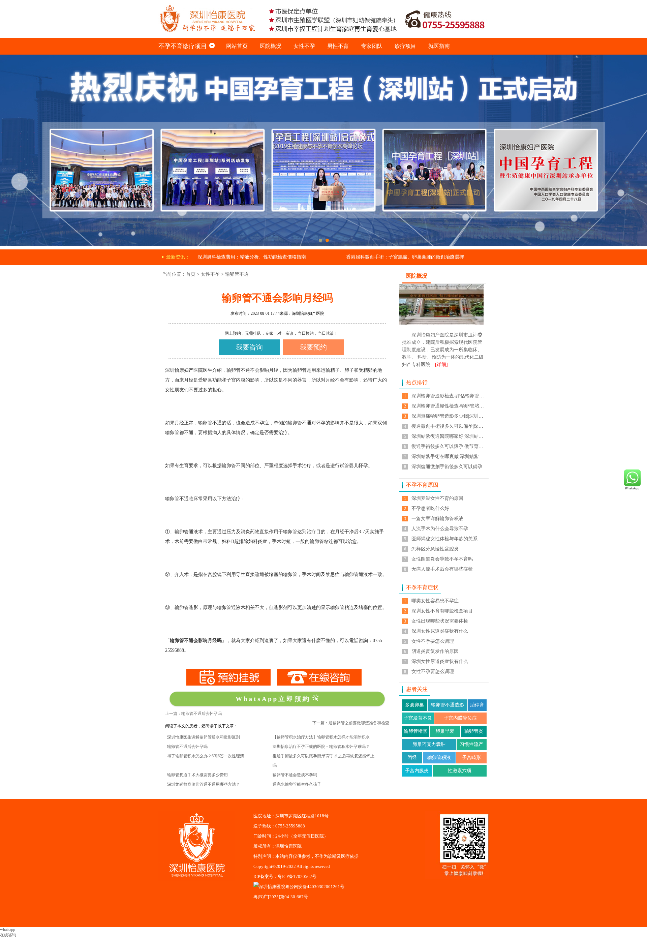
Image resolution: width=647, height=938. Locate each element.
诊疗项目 (405, 46)
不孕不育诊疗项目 (182, 46)
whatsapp (7, 929)
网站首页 (237, 46)
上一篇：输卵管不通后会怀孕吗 (193, 713)
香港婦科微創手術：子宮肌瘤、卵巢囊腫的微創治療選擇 (405, 257)
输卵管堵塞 (415, 731)
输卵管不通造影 (447, 704)
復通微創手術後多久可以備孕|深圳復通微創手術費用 (466, 426)
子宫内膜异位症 (460, 718)
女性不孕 (304, 46)
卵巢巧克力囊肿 (428, 744)
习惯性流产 (471, 744)
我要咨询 (249, 347)
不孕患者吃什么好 (430, 508)
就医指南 (439, 46)
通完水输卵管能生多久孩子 (297, 784)
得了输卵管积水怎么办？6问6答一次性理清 (205, 756)
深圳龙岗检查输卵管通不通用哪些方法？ (203, 784)
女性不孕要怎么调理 (432, 641)
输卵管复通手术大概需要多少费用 (197, 775)
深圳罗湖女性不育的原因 (437, 498)
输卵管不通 (237, 274)
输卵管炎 (473, 731)
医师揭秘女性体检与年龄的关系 (444, 538)
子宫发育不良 (418, 718)
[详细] (441, 364)
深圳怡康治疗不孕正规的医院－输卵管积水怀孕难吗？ (321, 746)
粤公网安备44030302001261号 (314, 886)
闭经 (412, 757)
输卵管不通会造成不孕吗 (295, 775)
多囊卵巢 (414, 704)
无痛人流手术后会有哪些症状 (442, 569)
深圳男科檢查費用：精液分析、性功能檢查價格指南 (251, 257)
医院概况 (270, 46)
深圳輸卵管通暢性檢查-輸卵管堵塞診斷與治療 (459, 406)
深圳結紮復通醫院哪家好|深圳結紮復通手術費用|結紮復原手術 (476, 436)
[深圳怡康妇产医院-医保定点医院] (323, 57)
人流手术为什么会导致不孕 (439, 528)
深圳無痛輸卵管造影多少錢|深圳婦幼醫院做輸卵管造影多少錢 (475, 416)
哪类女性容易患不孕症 (435, 600)
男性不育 (338, 46)
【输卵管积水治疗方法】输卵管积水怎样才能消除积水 (321, 737)
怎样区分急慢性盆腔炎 (435, 548)
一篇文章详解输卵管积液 (437, 518)
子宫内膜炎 (417, 770)
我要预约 (313, 347)
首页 (190, 274)
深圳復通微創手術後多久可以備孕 (446, 466)
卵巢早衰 (444, 731)
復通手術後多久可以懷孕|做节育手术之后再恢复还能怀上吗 (473, 446)
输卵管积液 (439, 757)
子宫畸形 (471, 757)
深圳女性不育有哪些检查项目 (442, 610)
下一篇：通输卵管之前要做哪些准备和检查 (350, 723)
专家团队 (371, 46)
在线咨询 (8, 935)
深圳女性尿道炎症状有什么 (439, 631)
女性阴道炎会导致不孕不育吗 (442, 559)
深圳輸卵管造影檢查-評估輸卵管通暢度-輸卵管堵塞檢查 (469, 395)
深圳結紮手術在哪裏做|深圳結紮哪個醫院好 (456, 456)
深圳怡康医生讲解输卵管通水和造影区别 (203, 737)
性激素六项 (459, 770)
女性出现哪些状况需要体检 (439, 621)
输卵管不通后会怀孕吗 (187, 746)
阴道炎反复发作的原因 (435, 651)
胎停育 (477, 704)
